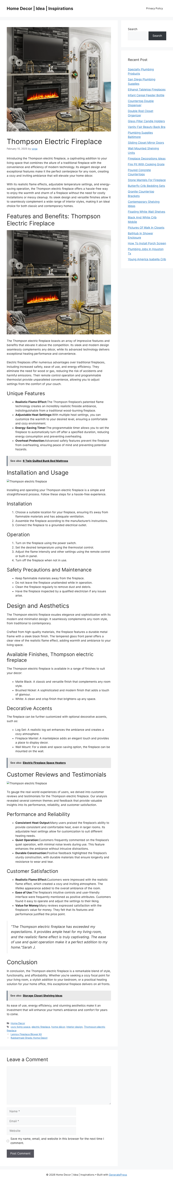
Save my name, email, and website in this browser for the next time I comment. (57, 1141)
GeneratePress (118, 1174)
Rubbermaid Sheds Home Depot (29, 1037)
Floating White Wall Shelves (146, 211)
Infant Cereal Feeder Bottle (146, 95)
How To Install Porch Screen (147, 243)
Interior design (74, 1026)
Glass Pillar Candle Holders (146, 121)
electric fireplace (41, 1026)
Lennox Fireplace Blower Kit (26, 1034)
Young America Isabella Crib (147, 259)
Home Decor (18, 1023)
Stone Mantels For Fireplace (147, 180)
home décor (58, 1026)
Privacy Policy (154, 8)
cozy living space (20, 1026)
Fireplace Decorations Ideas (147, 158)
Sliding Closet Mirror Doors (146, 142)
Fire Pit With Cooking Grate (146, 164)
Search (132, 29)
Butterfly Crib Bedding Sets (146, 186)
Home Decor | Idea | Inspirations (40, 8)
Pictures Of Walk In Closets (146, 227)
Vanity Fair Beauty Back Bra (146, 127)
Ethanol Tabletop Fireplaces (147, 89)
